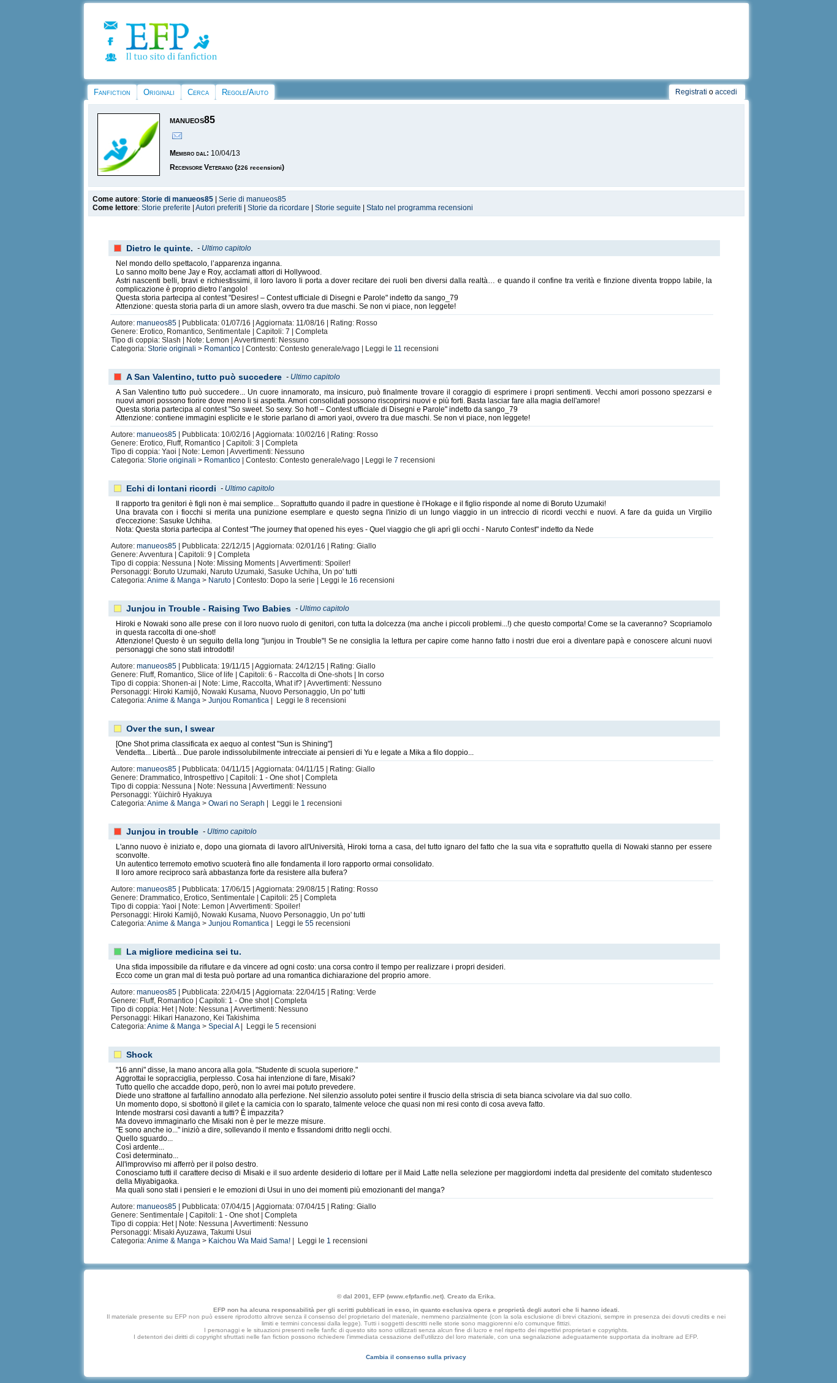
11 (398, 348)
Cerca (198, 92)
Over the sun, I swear (170, 728)
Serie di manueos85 (252, 199)
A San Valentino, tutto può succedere (204, 377)
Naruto (219, 580)
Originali (159, 92)
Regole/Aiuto (245, 92)
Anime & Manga (173, 580)
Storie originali (172, 348)
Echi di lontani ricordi (171, 488)
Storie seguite (338, 207)
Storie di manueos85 (177, 199)
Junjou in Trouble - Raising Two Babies (208, 608)
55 (309, 923)
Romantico (222, 348)
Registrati (691, 92)
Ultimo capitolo (226, 248)
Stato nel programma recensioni (419, 207)
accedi (726, 92)
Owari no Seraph (236, 803)
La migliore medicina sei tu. (183, 952)
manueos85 (156, 323)
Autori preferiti (218, 207)
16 (353, 580)
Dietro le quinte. (159, 248)
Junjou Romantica (238, 700)
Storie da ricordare (278, 207)
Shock (139, 1054)
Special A (223, 1026)
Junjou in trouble (162, 831)
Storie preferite (166, 207)
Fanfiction (112, 92)
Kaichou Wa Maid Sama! (249, 1241)
